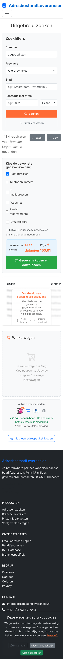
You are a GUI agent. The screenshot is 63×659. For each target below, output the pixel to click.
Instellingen (19, 645)
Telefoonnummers (21, 182)
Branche (11, 47)
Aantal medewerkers (19, 211)
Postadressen (19, 174)
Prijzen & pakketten (15, 518)
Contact (7, 577)
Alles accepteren (31, 652)
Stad (9, 79)
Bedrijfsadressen (13, 545)
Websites (16, 202)
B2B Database (11, 550)
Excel (39, 137)
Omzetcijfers (18, 221)
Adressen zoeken (13, 509)
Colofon (7, 581)
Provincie (12, 63)
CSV (55, 137)
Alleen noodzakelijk (42, 645)
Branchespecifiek (13, 554)
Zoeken (34, 113)
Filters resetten (34, 123)
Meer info (52, 635)
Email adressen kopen (16, 541)
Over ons (8, 572)
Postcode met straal (19, 96)
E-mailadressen (19, 192)
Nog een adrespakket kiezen (34, 438)
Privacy (7, 586)
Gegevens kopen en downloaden (33, 262)
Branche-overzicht (14, 514)
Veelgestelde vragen (15, 523)
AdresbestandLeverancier (35, 5)
